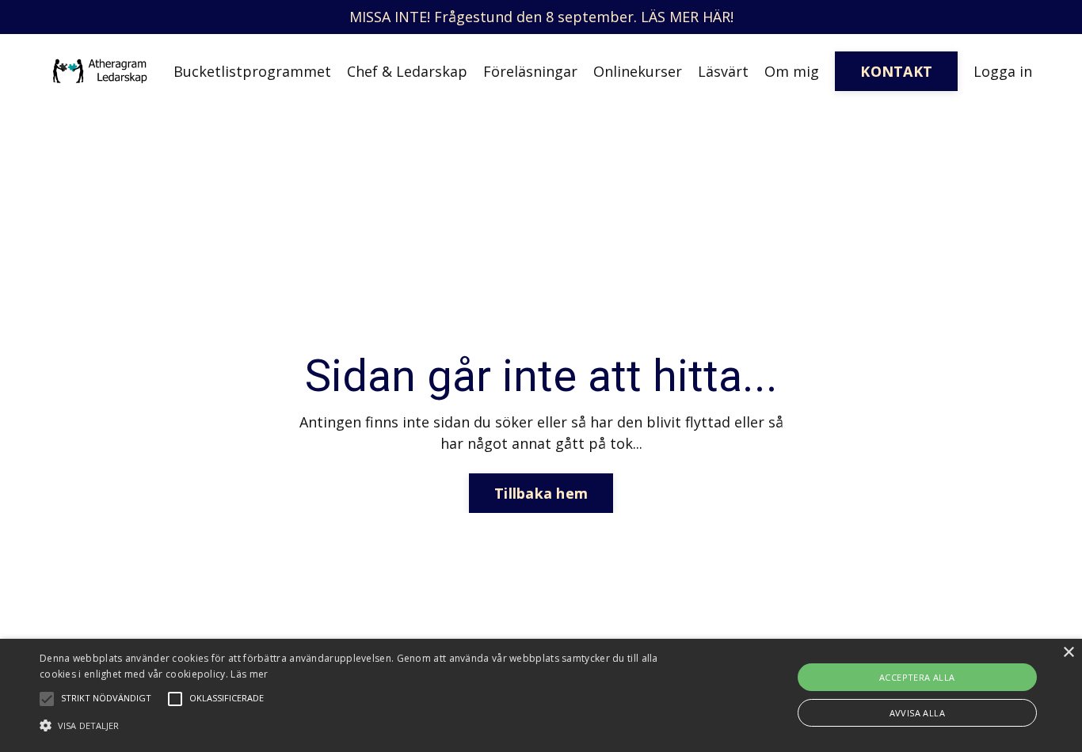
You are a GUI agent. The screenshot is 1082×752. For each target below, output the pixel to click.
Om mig (791, 71)
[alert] (541, 695)
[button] (365, 725)
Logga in (1002, 71)
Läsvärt (723, 71)
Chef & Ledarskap (407, 71)
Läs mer (249, 674)
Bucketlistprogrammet (252, 71)
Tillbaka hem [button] (541, 493)
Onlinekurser (637, 71)
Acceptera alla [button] (917, 677)
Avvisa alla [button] (917, 713)
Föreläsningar (530, 71)
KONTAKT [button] (896, 71)
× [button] (1068, 653)
